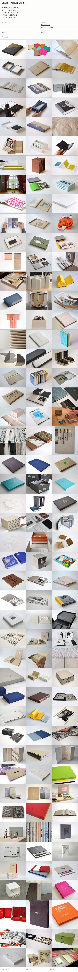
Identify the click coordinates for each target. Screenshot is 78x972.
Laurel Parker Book (13, 2)
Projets (5, 969)
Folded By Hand (9, 17)
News (52, 969)
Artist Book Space (10, 13)
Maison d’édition (9, 15)
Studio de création (10, 8)
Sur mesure (45, 25)
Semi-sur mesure (47, 27)
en (76, 969)
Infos (28, 969)
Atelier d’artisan (9, 10)
